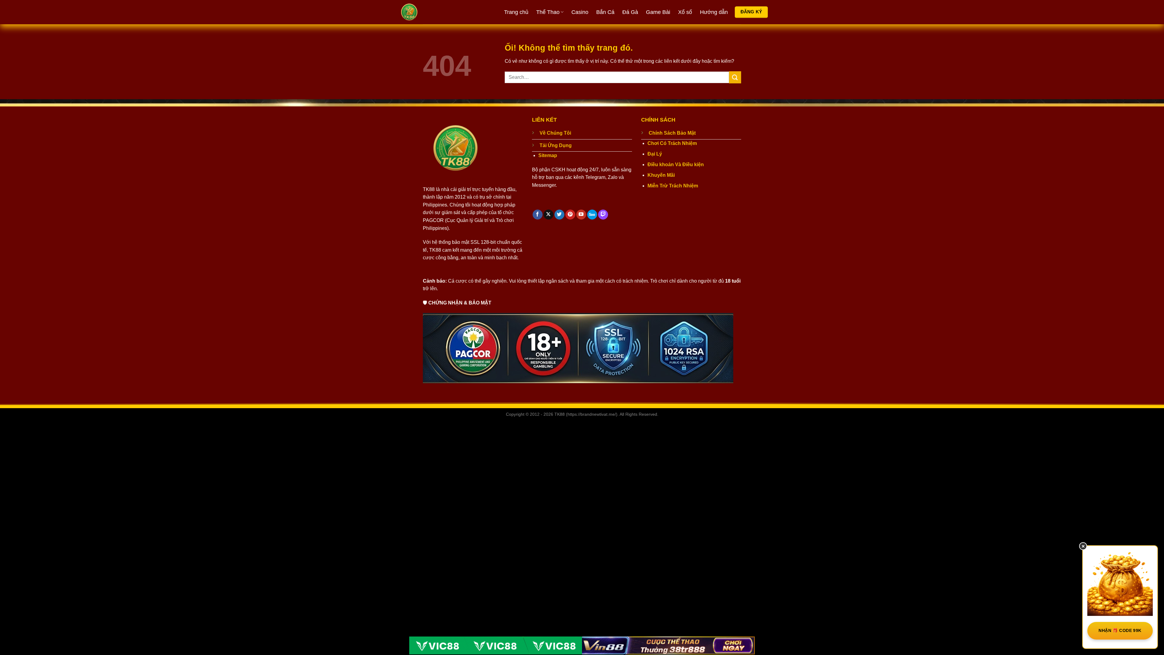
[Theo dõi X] (549, 215)
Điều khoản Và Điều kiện (675, 164)
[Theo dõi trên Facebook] (538, 215)
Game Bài (658, 12)
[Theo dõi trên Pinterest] (570, 215)
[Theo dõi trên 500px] (592, 215)
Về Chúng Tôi (555, 133)
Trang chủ (516, 12)
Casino (579, 12)
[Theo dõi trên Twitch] (603, 215)
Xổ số (685, 12)
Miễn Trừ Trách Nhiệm (672, 185)
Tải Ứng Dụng (556, 145)
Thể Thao (548, 12)
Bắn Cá (605, 12)
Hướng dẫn (714, 12)
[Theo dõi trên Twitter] (559, 215)
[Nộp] (735, 77)
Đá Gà (630, 12)
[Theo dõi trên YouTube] (581, 215)
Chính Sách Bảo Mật (672, 133)
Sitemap (547, 155)
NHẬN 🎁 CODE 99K (1120, 630)
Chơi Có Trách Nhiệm (672, 143)
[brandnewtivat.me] (432, 12)
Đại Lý (654, 153)
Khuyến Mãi (661, 175)
